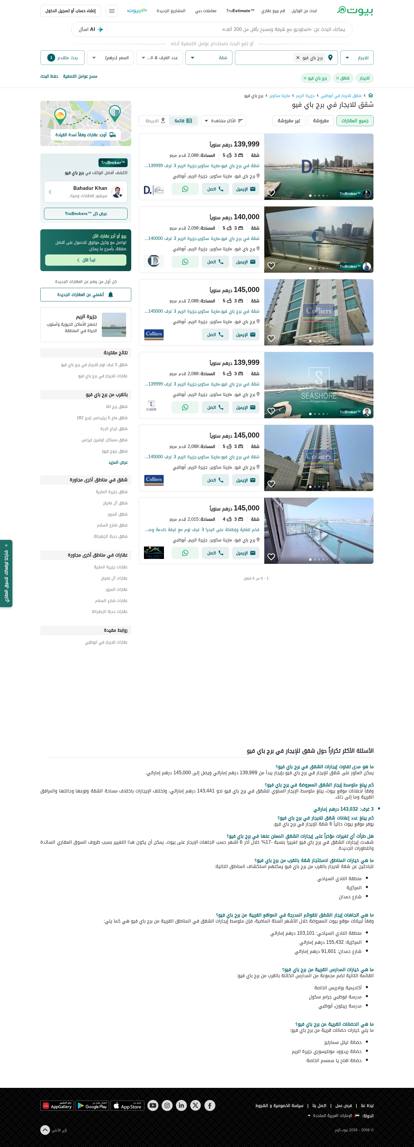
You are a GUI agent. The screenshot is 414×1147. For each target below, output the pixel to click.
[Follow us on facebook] (209, 1105)
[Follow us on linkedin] (181, 1105)
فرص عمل (344, 1106)
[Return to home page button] (355, 11)
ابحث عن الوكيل (304, 11)
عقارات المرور (117, 590)
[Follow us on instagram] (167, 1105)
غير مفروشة (289, 120)
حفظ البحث (49, 76)
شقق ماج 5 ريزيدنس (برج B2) (102, 418)
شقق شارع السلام (112, 526)
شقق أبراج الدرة (114, 429)
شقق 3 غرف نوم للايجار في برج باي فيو (94, 365)
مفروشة (321, 120)
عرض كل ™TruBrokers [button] (86, 214)
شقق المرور (118, 515)
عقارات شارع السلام (111, 601)
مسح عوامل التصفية (80, 76)
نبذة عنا (367, 1106)
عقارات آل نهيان (114, 579)
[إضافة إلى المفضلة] (271, 192)
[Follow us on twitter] (195, 1105)
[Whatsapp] (185, 189)
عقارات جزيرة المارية (111, 568)
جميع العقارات (355, 120)
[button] (357, 57)
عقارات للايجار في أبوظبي (106, 643)
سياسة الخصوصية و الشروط (279, 1106)
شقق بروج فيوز (115, 452)
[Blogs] (137, 11)
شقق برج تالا (117, 407)
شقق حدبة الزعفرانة (111, 537)
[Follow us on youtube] (153, 1105)
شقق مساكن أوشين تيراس (105, 441)
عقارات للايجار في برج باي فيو (103, 377)
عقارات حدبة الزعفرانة (110, 612)
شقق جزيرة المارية (112, 492)
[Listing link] (256, 167)
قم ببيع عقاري (273, 11)
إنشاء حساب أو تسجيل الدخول (70, 11)
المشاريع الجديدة (171, 11)
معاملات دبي (205, 11)
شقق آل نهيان (115, 504)
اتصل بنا (319, 1106)
